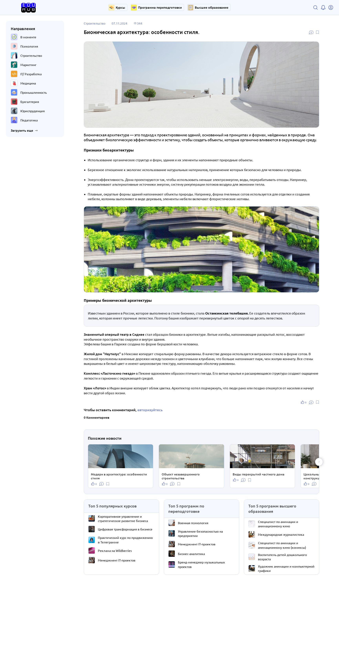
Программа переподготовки (160, 7)
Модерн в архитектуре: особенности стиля (119, 476)
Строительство (94, 23)
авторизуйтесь (150, 409)
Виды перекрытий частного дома (258, 474)
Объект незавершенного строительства (181, 476)
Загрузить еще (22, 130)
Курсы (120, 7)
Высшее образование (211, 7)
